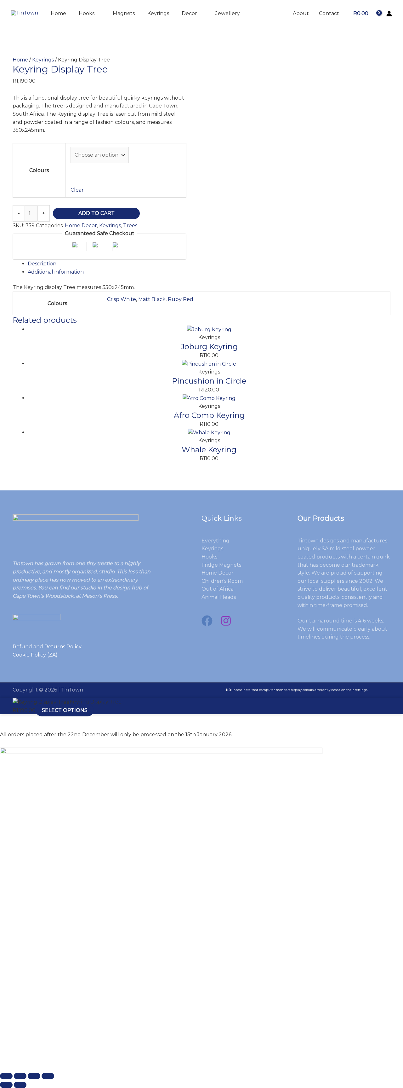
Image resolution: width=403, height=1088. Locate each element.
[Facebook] (207, 620)
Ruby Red (180, 299)
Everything (216, 541)
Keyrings (158, 13)
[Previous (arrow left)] (6, 1085)
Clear (77, 190)
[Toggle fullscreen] (20, 1076)
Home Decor (81, 226)
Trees (130, 226)
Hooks (86, 13)
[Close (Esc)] (48, 1076)
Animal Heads (219, 597)
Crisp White (121, 299)
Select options (65, 710)
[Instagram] (225, 620)
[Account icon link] (389, 13)
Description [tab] (42, 264)
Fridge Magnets (221, 565)
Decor (189, 13)
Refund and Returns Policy (47, 647)
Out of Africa (218, 589)
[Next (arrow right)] (20, 1085)
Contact (329, 13)
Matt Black (152, 299)
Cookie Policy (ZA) (35, 655)
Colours (39, 170)
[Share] (34, 1076)
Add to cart (96, 213)
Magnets (124, 13)
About (301, 13)
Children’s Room (222, 581)
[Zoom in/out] (6, 1076)
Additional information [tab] (56, 272)
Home (58, 13)
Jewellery (227, 13)
